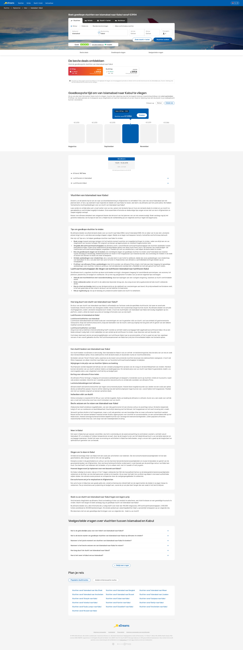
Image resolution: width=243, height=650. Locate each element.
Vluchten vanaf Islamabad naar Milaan (153, 590)
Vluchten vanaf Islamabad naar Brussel (120, 594)
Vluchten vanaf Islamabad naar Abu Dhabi (87, 590)
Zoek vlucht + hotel (142, 40)
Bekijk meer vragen (122, 565)
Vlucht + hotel (38, 3)
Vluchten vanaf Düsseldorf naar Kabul (119, 607)
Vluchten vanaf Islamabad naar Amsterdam (87, 594)
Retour (148, 31)
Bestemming (105, 31)
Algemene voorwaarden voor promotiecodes (138, 632)
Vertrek (133, 31)
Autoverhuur (49, 3)
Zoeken (142, 115)
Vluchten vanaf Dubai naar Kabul (117, 598)
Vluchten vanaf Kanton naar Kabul (118, 603)
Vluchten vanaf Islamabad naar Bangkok (120, 590)
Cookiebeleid (111, 632)
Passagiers (166, 31)
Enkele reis (169, 103)
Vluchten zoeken (163, 40)
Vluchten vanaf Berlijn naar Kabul (151, 603)
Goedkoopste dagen (118, 52)
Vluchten (21, 3)
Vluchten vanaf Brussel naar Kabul (84, 611)
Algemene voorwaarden (100, 632)
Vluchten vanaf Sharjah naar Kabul (84, 598)
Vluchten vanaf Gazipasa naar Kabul (152, 598)
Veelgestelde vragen (156, 52)
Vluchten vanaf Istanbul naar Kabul (84, 603)
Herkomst (75, 31)
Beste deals (84, 52)
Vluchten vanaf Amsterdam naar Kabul (153, 607)
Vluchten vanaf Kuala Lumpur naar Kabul (86, 607)
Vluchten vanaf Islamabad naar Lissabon (153, 594)
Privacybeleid (120, 632)
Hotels (29, 3)
